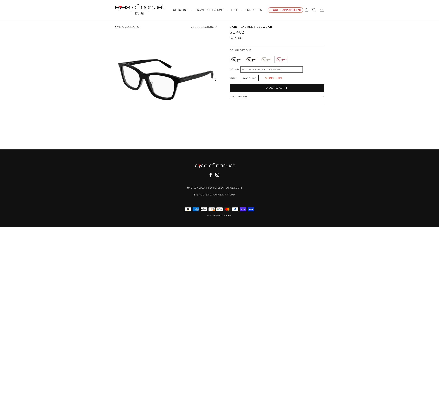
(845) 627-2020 (195, 187)
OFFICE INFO (181, 9)
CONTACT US (253, 9)
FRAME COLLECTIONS (210, 9)
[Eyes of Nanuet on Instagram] (217, 175)
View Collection (128, 26)
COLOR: (235, 69)
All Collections (203, 26)
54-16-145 (249, 78)
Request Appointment (285, 9)
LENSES (234, 9)
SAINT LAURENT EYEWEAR (251, 26)
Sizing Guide (274, 78)
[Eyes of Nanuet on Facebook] (211, 175)
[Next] (215, 79)
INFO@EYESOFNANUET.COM (223, 187)
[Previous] (116, 79)
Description (238, 97)
